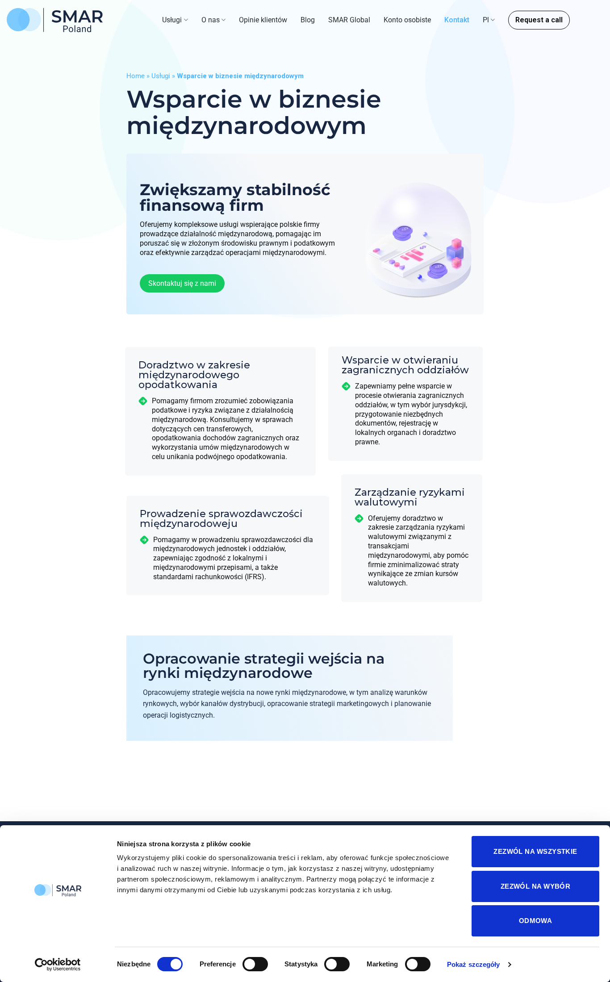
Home (135, 76)
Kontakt (456, 20)
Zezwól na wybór (536, 886)
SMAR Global (349, 20)
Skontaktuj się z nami (182, 284)
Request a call (539, 20)
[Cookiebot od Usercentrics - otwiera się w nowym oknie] (58, 964)
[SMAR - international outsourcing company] (55, 20)
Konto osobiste (407, 20)
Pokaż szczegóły (473, 964)
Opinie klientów (263, 20)
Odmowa (535, 920)
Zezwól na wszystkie (535, 851)
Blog (308, 20)
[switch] (255, 964)
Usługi (172, 20)
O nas (210, 20)
